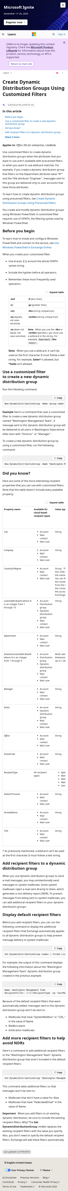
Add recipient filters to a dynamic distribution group (33, 132)
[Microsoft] (34, 34)
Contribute (8, 1181)
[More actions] (62, 73)
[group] (34, 403)
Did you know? (12, 127)
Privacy (21, 1181)
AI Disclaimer (10, 1177)
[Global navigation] (3, 34)
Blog (45, 1177)
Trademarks (26, 1186)
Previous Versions (29, 1177)
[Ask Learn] (57, 73)
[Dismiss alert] (62, 5)
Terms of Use (9, 1186)
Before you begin (14, 116)
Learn (6, 72)
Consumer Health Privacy (44, 1181)
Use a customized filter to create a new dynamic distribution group (30, 122)
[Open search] (53, 34)
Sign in (61, 34)
